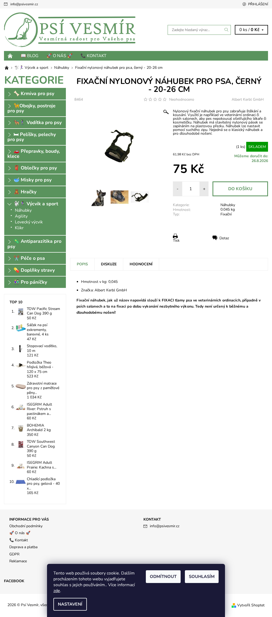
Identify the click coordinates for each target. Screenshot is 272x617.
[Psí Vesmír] (70, 29)
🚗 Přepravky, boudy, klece (33, 153)
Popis (82, 264)
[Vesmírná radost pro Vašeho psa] (7, 67)
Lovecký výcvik (29, 222)
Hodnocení (141, 264)
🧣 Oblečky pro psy (35, 168)
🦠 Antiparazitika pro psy (34, 243)
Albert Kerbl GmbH (248, 99)
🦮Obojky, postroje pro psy (31, 108)
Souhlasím (202, 577)
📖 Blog (30, 56)
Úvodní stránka (10, 56)
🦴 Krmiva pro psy (34, 93)
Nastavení (70, 604)
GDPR (14, 554)
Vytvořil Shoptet (251, 605)
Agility (21, 216)
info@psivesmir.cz (24, 4)
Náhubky (227, 204)
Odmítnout (163, 577)
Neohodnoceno (181, 99)
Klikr (19, 228)
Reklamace (18, 561)
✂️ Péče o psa (29, 258)
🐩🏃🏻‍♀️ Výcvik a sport (36, 204)
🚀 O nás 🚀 (59, 56)
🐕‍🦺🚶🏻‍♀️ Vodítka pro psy (38, 122)
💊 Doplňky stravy (34, 270)
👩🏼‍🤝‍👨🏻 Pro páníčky (30, 282)
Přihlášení (258, 4)
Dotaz (224, 238)
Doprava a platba (23, 547)
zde (56, 591)
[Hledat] (226, 30)
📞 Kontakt (93, 56)
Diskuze (109, 264)
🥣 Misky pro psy (33, 180)
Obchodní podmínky (25, 526)
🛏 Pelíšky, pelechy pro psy (31, 137)
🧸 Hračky (25, 192)
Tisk (176, 240)
